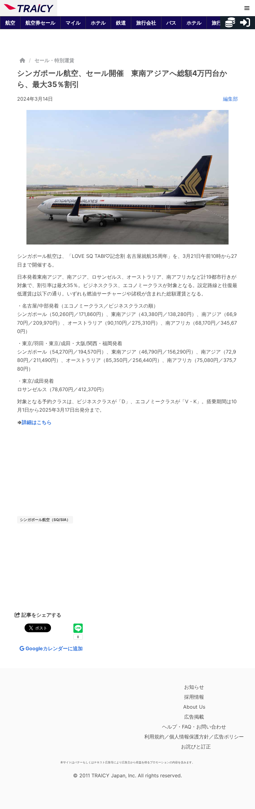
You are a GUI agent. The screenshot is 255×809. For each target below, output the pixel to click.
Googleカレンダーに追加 (53, 648)
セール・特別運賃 (54, 60)
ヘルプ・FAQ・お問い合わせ (194, 727)
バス (171, 23)
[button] (247, 8)
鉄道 (121, 23)
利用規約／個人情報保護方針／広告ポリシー (194, 737)
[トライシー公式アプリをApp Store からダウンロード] (40, 720)
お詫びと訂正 (196, 746)
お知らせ (194, 687)
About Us (194, 707)
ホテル (98, 23)
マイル (73, 23)
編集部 (230, 99)
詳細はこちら (37, 422)
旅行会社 (146, 23)
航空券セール (40, 23)
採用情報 (194, 697)
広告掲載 (194, 717)
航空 (10, 23)
